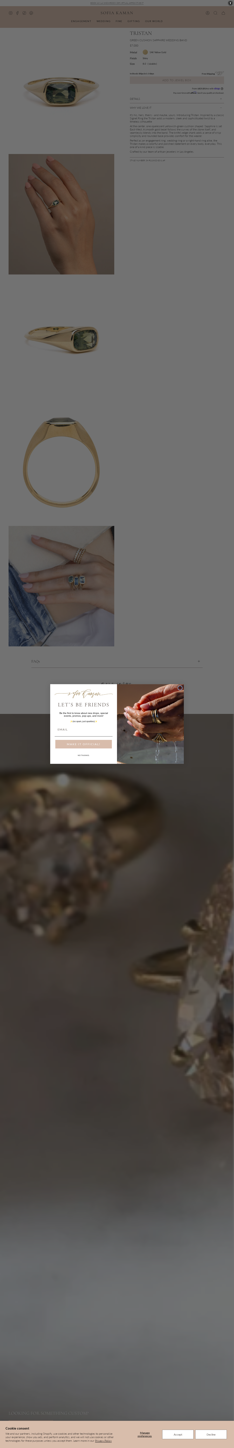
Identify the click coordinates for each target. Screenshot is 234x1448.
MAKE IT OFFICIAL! (83, 744)
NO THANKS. (84, 755)
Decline (211, 1434)
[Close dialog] (180, 688)
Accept (178, 1434)
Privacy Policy (103, 1440)
